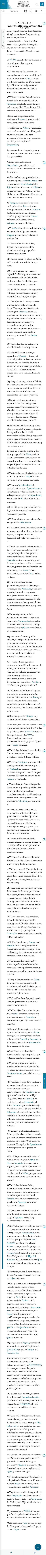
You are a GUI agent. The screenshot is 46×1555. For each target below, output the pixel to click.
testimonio (37, 1498)
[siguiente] (34, 1552)
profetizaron (34, 488)
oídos (25, 570)
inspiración (12, 144)
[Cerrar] (3, 31)
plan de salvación (30, 1397)
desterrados (34, 1042)
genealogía (26, 184)
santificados (13, 1352)
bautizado (17, 1495)
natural (14, 768)
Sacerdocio (12, 165)
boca (35, 697)
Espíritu (22, 1464)
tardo (35, 682)
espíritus (23, 762)
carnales (25, 1039)
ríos (30, 734)
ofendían (23, 801)
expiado (19, 1163)
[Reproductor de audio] (38, 1547)
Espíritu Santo (30, 180)
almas (34, 216)
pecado (10, 1198)
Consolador (35, 1364)
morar (10, 1246)
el (17, 1297)
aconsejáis (12, 933)
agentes (19, 1217)
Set (28, 78)
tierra (32, 942)
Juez (40, 1259)
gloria (10, 1337)
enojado (11, 560)
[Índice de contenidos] (3, 11)
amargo (22, 1202)
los (24, 206)
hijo (29, 476)
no (31, 573)
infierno (25, 627)
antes (19, 1073)
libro (26, 127)
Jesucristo (29, 1102)
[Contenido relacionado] (36, 11)
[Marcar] (3, 36)
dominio (23, 311)
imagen (14, 202)
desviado (27, 588)
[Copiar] (3, 41)
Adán (13, 59)
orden (28, 1510)
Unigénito (25, 1403)
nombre (36, 209)
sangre (31, 1349)
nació (17, 1483)
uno (25, 1522)
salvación (11, 1112)
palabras (24, 1327)
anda (15, 744)
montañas (30, 731)
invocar (21, 119)
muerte (30, 1017)
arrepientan (28, 1232)
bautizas (30, 1091)
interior (34, 1486)
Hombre (11, 1252)
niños (25, 1173)
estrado (10, 223)
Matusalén (26, 522)
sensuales (34, 1039)
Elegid (30, 716)
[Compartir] (3, 45)
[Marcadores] (31, 11)
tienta (36, 1032)
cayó (15, 1013)
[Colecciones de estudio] (25, 11)
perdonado (36, 1144)
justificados (12, 1349)
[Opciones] (41, 11)
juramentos (24, 621)
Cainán (22, 356)
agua (9, 1314)
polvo (25, 1300)
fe (22, 498)
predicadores (25, 485)
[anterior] (11, 1552)
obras (34, 335)
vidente (10, 779)
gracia (30, 1098)
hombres (11, 1073)
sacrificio (11, 103)
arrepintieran (34, 495)
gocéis (10, 1327)
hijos (9, 187)
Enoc (28, 454)
